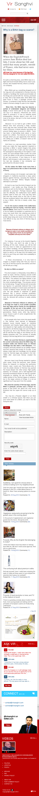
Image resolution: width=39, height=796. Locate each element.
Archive (7, 771)
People (6, 767)
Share (7, 407)
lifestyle (7, 765)
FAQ (5, 773)
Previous (4, 751)
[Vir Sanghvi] (19, 4)
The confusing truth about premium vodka (18, 569)
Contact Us (13, 9)
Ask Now (8, 685)
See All (33, 611)
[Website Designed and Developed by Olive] (33, 791)
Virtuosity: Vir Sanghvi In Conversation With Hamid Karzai (17, 756)
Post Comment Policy (11, 782)
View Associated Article (26, 417)
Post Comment (10, 415)
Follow (8, 725)
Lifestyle (11, 26)
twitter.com (8, 719)
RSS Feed (24, 9)
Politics (7, 763)
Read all (31, 644)
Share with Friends (24, 415)
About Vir (7, 779)
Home (4, 26)
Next (8, 751)
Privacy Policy (9, 775)
